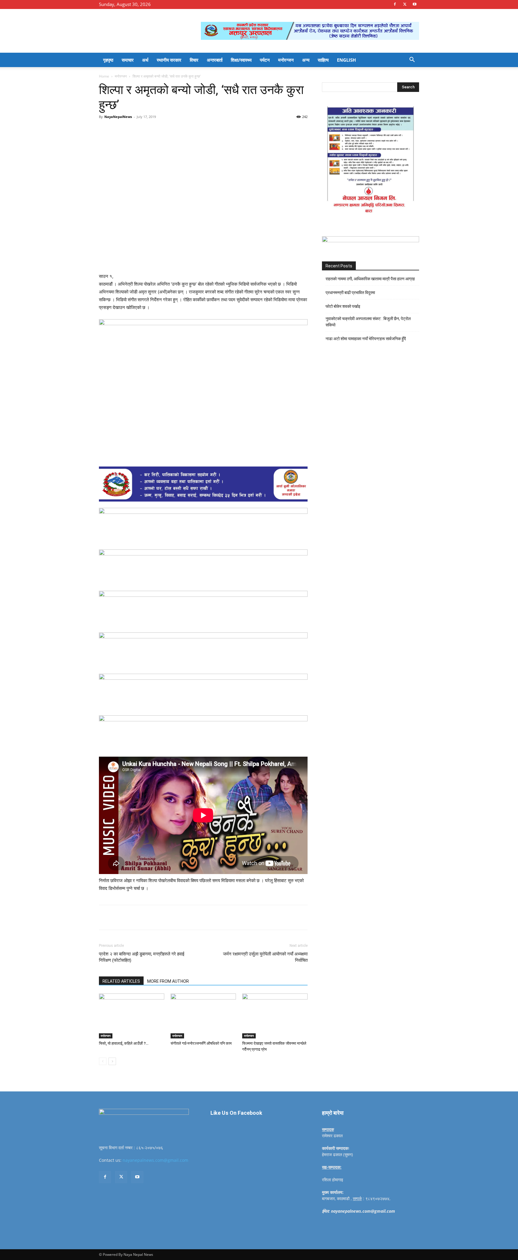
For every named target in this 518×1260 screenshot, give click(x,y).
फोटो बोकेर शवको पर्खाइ (343, 306)
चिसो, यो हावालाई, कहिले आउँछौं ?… (123, 1043)
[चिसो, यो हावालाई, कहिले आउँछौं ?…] (131, 1016)
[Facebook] (394, 4)
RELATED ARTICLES (121, 981)
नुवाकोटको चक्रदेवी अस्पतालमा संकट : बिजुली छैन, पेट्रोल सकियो (368, 321)
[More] (195, 130)
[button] (412, 60)
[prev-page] (102, 1061)
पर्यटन (265, 60)
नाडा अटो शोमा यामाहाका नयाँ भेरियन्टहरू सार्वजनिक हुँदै (366, 338)
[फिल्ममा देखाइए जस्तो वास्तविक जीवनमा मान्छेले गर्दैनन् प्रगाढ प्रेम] (275, 1016)
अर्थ (145, 60)
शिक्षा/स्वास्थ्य (241, 60)
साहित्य (323, 60)
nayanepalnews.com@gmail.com (155, 1160)
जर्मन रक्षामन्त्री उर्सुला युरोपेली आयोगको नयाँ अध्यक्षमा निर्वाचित (265, 957)
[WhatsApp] (182, 130)
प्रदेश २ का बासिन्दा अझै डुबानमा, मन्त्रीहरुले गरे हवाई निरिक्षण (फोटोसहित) (141, 957)
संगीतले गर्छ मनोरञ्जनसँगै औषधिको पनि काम (201, 1043)
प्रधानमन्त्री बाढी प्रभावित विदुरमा (350, 292)
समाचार (128, 60)
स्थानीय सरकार (169, 60)
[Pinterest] (168, 130)
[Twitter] (404, 4)
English (346, 60)
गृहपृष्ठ (108, 60)
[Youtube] (414, 4)
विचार (194, 60)
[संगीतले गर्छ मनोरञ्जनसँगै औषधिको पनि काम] (203, 1016)
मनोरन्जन (286, 60)
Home (104, 76)
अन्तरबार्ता (214, 60)
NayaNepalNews (118, 116)
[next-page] (112, 1061)
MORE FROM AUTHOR (168, 981)
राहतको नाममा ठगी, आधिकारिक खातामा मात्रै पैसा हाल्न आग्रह (370, 278)
